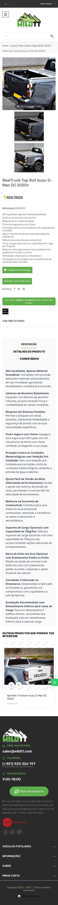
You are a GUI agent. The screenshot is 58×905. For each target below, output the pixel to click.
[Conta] (6, 4)
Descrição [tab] (29, 344)
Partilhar (14, 289)
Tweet (19, 289)
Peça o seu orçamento (31, 791)
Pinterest (24, 289)
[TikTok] (19, 832)
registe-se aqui (24, 300)
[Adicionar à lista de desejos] (18, 685)
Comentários (29, 358)
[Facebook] (5, 832)
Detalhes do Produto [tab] (29, 351)
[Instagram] (12, 832)
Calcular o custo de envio (17, 281)
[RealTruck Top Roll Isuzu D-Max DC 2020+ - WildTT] (29, 127)
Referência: (8, 208)
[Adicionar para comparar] (11, 685)
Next (55, 677)
